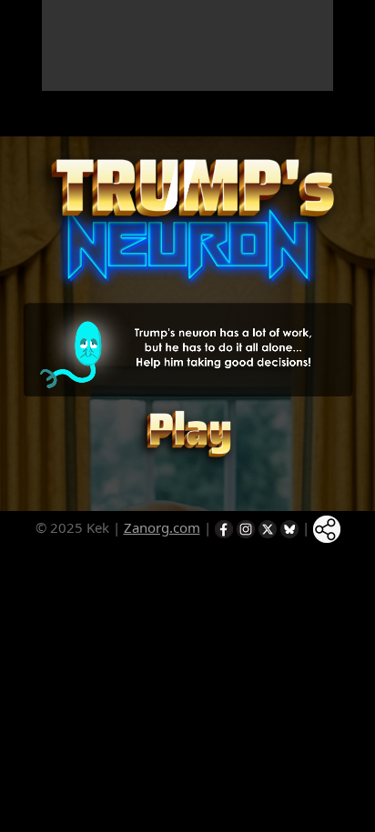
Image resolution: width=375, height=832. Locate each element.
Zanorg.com (162, 527)
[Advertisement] (187, 45)
